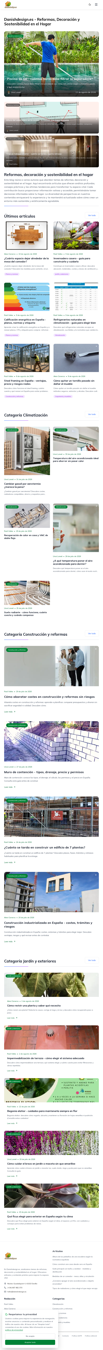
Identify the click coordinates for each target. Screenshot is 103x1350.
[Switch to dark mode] (90, 4)
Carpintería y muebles (63, 396)
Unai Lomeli (9, 479)
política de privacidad (14, 1330)
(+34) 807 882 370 (14, 1288)
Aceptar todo (30, 1342)
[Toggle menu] (96, 4)
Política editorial (91, 1336)
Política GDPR (77, 1336)
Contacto (65, 1336)
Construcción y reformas (15, 139)
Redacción (9, 1298)
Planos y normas (13, 105)
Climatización (60, 335)
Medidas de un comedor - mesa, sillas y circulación (73, 1276)
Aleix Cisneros (10, 254)
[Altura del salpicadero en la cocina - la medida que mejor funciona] (51, 118)
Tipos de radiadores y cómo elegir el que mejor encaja (75, 1288)
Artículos (58, 1251)
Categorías (59, 1298)
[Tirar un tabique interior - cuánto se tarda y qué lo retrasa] (51, 151)
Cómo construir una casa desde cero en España (72, 1264)
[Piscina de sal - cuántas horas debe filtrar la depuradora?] (51, 64)
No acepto (30, 1336)
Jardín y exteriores (15, 36)
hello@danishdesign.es (16, 1292)
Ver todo (92, 215)
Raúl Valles (58, 254)
